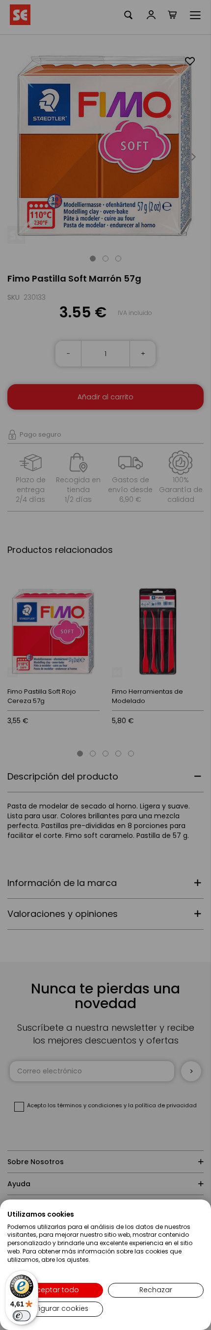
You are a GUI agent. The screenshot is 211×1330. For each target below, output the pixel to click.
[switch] (21, 1315)
